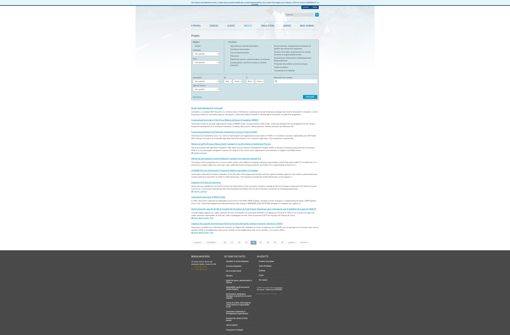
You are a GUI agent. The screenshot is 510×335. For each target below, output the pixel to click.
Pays (195, 59)
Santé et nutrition (281, 67)
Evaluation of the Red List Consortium (206, 182)
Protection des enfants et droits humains (291, 64)
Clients (231, 25)
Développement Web (263, 294)
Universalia (278, 287)
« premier (197, 242)
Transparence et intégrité (284, 71)
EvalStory (262, 271)
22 (268, 242)
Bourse (287, 25)
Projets (248, 25)
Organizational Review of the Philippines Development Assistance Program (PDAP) (224, 132)
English (315, 7)
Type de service (199, 86)
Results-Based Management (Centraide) (207, 108)
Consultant (197, 78)
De (225, 78)
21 (261, 242)
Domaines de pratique (266, 261)
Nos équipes (263, 280)
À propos (196, 25)
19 (246, 242)
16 (225, 242)
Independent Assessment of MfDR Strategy (208, 197)
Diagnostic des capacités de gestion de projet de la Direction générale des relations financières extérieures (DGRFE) (237, 223)
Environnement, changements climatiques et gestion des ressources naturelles (239, 296)
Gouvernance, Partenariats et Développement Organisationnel (237, 312)
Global (197, 46)
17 (232, 242)
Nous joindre (307, 25)
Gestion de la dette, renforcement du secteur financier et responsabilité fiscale (238, 305)
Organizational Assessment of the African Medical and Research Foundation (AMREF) (225, 120)
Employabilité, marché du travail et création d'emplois (237, 288)
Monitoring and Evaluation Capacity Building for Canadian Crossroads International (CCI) (226, 158)
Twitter (193, 276)
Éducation (234, 56)
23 (275, 242)
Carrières (306, 7)
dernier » (304, 242)
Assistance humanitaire (240, 49)
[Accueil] (203, 14)
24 (282, 242)
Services (214, 25)
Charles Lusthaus (200, 153)
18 (239, 242)
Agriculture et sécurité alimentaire (244, 46)
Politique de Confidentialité (273, 289)
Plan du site (260, 289)
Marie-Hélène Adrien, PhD (203, 218)
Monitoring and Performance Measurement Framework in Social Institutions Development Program (231, 144)
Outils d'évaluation (265, 266)
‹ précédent (211, 242)
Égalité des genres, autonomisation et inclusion (250, 59)
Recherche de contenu (283, 78)
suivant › (292, 242)
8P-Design (274, 294)
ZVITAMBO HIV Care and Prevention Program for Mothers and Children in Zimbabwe (224, 170)
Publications (268, 25)
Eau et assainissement (239, 53)
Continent (197, 50)
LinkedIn (199, 276)
